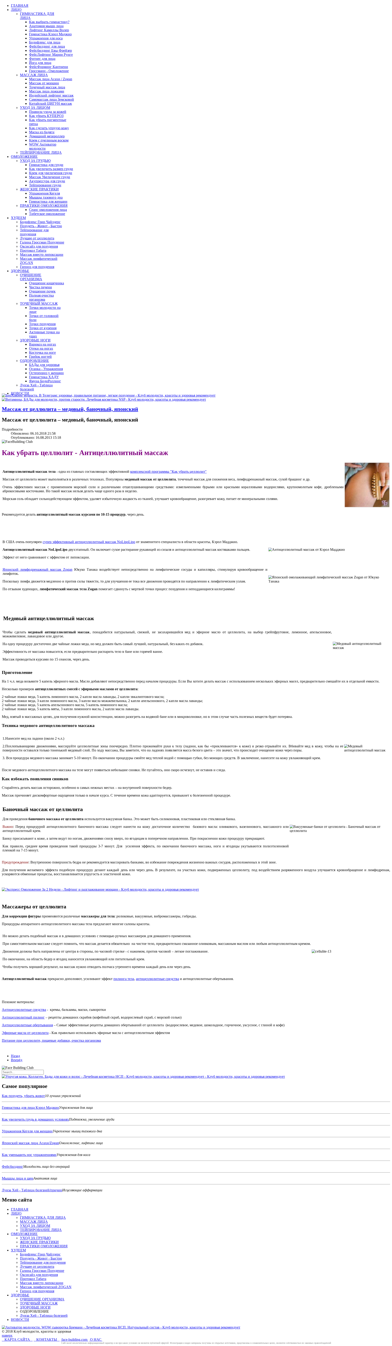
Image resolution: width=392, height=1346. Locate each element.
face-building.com (74, 1339)
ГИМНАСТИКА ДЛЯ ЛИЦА (43, 1217)
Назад (15, 1056)
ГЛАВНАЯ (19, 1209)
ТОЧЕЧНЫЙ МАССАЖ (39, 1303)
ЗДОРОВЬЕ (20, 1295)
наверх (7, 1335)
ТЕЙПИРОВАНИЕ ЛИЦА (41, 1230)
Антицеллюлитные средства (24, 1010)
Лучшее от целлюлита (37, 1266)
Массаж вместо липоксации (41, 1283)
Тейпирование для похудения (43, 1262)
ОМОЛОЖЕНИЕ (24, 1234)
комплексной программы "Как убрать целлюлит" (168, 471)
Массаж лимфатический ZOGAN (45, 1287)
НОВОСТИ (20, 1320)
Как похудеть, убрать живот (23, 1096)
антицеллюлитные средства (157, 979)
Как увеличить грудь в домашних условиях (35, 1119)
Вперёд (16, 1060)
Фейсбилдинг (12, 1166)
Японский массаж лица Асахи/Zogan (30, 1143)
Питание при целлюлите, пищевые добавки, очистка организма (51, 1040)
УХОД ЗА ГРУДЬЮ (35, 1238)
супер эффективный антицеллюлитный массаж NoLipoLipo (89, 542)
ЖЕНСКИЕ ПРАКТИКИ (39, 1242)
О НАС (95, 1339)
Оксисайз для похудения (39, 1275)
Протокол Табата (33, 1279)
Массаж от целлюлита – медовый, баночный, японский (70, 409)
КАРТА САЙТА (17, 1339)
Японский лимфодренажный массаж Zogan (37, 569)
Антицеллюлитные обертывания (27, 1025)
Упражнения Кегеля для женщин (27, 1131)
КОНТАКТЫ (47, 1339)
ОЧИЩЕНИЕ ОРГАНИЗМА (42, 1299)
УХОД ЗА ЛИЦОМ (35, 1226)
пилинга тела (123, 979)
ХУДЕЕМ (18, 1250)
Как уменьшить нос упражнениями (29, 1155)
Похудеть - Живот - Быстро (41, 1258)
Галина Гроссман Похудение (42, 1271)
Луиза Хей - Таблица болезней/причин (32, 1190)
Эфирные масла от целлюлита (25, 1033)
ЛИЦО (16, 1213)
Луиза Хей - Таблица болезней (44, 1315)
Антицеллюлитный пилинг (23, 1017)
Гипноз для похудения (37, 1291)
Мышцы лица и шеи (17, 1178)
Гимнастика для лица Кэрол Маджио (30, 1107)
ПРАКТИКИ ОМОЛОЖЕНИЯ (44, 1246)
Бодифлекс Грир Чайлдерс (40, 1254)
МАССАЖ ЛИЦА (34, 1222)
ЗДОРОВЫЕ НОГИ (35, 1307)
